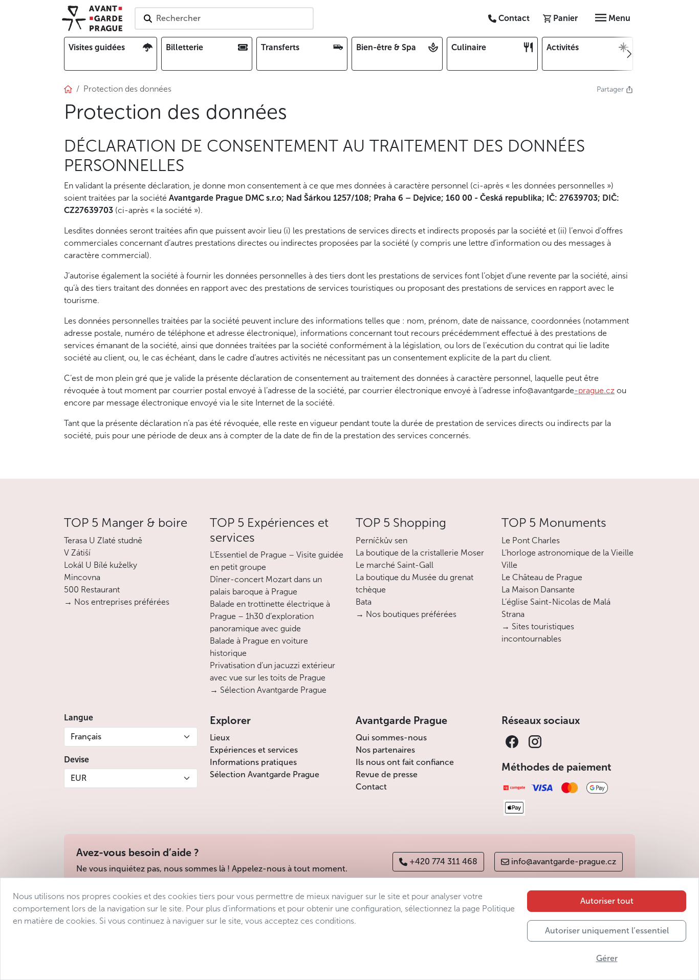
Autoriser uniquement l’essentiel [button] (607, 930)
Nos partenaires (385, 750)
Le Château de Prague (541, 577)
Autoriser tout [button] (607, 901)
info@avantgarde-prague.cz (563, 861)
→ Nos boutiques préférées (406, 614)
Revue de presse (387, 774)
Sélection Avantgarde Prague (264, 774)
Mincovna (82, 577)
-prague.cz (594, 390)
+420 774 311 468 (443, 861)
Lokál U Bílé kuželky (100, 565)
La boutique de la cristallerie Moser (420, 553)
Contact (371, 787)
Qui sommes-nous (391, 737)
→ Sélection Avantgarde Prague (268, 690)
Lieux (220, 737)
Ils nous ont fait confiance (405, 762)
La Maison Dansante (538, 589)
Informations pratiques (253, 762)
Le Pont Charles (530, 540)
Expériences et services (254, 750)
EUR (78, 778)
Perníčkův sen (381, 540)
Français (86, 736)
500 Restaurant (92, 589)
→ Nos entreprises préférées (116, 602)
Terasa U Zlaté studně (103, 540)
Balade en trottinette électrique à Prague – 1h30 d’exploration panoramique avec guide (270, 616)
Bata (364, 602)
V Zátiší (77, 553)
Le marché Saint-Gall (394, 565)
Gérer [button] (607, 958)
